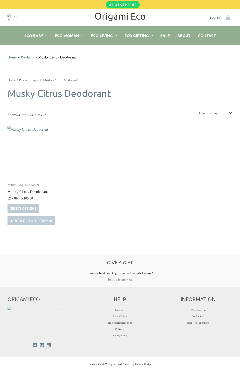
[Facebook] (35, 345)
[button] (123, 4)
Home (12, 80)
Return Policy (120, 316)
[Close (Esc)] (22, 384)
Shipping (120, 310)
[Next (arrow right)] (9, 390)
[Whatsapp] (48, 345)
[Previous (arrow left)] (3, 390)
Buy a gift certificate (120, 279)
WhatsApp (120, 329)
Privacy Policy (119, 335)
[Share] (16, 384)
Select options (23, 208)
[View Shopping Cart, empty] (228, 18)
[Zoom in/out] (3, 384)
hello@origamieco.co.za (120, 322)
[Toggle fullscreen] (9, 384)
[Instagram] (42, 345)
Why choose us (198, 310)
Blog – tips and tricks (198, 322)
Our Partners (198, 316)
